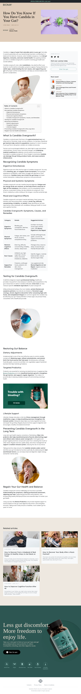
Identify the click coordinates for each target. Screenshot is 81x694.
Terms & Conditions (49, 685)
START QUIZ (47, 1)
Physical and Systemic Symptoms (16, 114)
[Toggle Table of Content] (38, 106)
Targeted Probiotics (12, 125)
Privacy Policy (38, 685)
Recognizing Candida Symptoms (14, 110)
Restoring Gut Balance (11, 121)
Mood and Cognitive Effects (15, 116)
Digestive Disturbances (13, 112)
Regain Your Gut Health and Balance (15, 130)
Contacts (29, 685)
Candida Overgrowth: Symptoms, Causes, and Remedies (23, 117)
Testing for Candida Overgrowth (14, 119)
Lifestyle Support (11, 127)
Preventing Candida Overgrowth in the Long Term (20, 129)
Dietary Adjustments (13, 123)
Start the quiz (63, 69)
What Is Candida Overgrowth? (14, 108)
